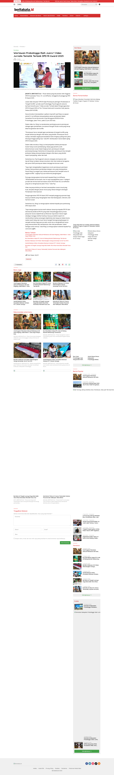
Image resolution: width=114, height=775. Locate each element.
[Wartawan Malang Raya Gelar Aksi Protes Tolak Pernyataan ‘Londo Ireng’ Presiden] (77, 384)
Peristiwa (65, 15)
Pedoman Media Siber (75, 768)
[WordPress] (89, 763)
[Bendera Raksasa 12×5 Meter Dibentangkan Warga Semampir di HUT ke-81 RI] (62, 277)
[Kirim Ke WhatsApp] (69, 264)
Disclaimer (64, 768)
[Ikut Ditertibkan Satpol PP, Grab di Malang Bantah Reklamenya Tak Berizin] (42, 277)
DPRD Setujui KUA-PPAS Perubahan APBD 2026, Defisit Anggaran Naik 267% (90, 744)
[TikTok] (96, 763)
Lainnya (86, 15)
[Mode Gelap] (99, 4)
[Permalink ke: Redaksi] (15, 59)
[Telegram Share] (66, 264)
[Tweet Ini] (59, 264)
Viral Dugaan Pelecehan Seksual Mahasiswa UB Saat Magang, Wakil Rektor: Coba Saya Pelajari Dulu (48, 235)
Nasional (28, 259)
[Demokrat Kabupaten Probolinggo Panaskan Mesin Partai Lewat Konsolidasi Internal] (78, 607)
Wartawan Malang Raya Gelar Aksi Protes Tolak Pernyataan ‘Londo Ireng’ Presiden (91, 384)
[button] (96, 4)
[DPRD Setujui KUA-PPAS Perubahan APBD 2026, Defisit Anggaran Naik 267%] (78, 745)
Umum (71, 15)
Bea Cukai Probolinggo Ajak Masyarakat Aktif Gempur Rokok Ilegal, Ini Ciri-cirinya (79, 358)
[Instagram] (93, 763)
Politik (58, 15)
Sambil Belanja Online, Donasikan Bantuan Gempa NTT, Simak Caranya (45, 243)
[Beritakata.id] (24, 10)
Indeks (19, 4)
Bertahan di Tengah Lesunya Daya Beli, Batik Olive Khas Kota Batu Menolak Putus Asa (48, 246)
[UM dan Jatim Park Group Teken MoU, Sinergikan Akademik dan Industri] (78, 82)
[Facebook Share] (56, 264)
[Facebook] (86, 763)
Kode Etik (41, 768)
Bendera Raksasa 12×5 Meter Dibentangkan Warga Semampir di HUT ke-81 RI (46, 241)
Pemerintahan (24, 15)
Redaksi (19, 59)
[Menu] (15, 4)
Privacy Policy (49, 768)
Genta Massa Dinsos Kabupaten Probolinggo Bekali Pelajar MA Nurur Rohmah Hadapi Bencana (93, 358)
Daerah (78, 15)
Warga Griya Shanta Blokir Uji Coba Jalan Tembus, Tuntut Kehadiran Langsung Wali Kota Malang (91, 522)
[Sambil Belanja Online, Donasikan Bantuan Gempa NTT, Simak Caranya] (22, 295)
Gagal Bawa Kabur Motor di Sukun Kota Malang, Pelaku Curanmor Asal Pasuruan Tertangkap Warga (90, 537)
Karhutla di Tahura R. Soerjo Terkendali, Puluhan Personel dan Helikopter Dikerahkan (45, 250)
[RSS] (99, 763)
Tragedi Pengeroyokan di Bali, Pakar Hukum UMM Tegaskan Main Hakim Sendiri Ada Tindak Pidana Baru (91, 529)
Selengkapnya (86, 88)
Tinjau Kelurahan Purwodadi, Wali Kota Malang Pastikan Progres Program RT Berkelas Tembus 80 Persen (86, 226)
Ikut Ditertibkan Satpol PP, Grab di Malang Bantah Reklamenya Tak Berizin (46, 238)
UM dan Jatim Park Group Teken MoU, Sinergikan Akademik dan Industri (54, 1)
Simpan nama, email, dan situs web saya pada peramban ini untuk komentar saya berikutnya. (40, 538)
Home (16, 15)
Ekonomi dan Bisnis (35, 15)
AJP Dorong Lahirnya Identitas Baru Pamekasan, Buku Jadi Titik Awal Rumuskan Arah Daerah (91, 516)
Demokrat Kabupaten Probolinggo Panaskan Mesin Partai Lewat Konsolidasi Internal (90, 606)
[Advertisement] (57, 30)
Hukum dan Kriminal (49, 15)
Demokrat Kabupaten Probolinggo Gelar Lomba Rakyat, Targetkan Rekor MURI (91, 738)
